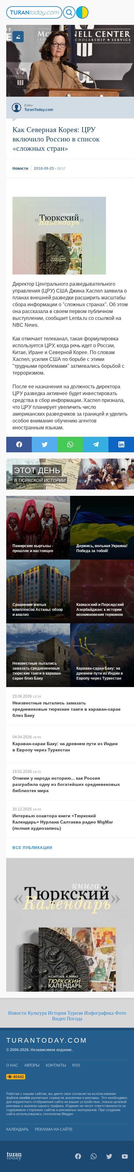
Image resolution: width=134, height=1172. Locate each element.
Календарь (17, 1129)
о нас (12, 1065)
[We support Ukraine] (82, 12)
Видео (58, 1018)
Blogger (67, 1114)
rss (76, 1065)
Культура (37, 1013)
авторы (32, 1065)
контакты (56, 1065)
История (57, 1013)
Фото (120, 1013)
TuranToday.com (46, 1040)
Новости (17, 1013)
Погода (74, 1018)
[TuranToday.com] (34, 12)
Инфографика (99, 1013)
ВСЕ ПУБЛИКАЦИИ (32, 848)
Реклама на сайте (54, 1129)
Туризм (75, 1013)
